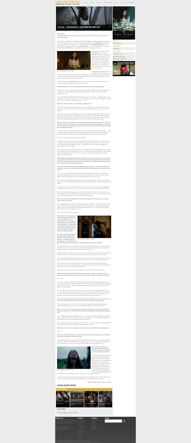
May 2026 (93, 425)
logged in (65, 412)
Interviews (98, 2)
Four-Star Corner (130, 2)
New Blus (80, 433)
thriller (73, 385)
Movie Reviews (81, 431)
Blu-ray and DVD (108, 2)
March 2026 (94, 429)
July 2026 (93, 422)
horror (60, 385)
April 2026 (93, 427)
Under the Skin (98, 141)
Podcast (80, 436)
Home (86, 2)
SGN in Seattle (107, 382)
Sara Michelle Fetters (63, 28)
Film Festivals (81, 425)
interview (66, 385)
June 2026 (93, 423)
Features (116, 2)
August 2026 (94, 420)
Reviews (92, 2)
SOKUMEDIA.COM (97, 441)
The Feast (104, 73)
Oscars (122, 2)
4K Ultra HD (81, 420)
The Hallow (79, 124)
